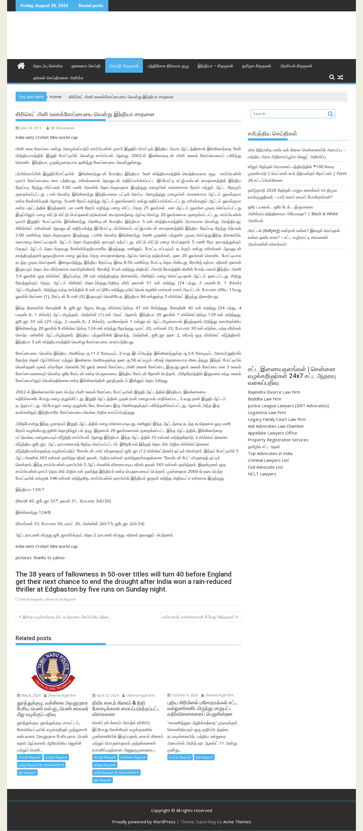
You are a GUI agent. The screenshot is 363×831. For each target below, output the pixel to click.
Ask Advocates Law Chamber (276, 426)
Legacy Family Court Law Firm (277, 419)
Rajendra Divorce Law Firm (274, 392)
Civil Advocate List (265, 467)
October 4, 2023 (184, 695)
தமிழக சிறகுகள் (256, 65)
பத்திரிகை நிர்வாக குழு (168, 65)
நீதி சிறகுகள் (27, 772)
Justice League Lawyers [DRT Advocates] (288, 405)
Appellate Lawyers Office (272, 433)
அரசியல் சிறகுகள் (296, 65)
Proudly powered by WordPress (144, 821)
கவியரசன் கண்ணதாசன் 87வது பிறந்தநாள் (198, 616)
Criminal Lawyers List (268, 460)
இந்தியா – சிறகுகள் (215, 65)
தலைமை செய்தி (86, 65)
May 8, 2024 (31, 695)
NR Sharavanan (62, 128)
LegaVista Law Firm (267, 412)
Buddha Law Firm (264, 399)
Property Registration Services (278, 439)
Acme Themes (237, 821)
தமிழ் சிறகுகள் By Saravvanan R (41, 765)
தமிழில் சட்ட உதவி (264, 446)
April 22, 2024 (107, 695)
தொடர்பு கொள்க (48, 65)
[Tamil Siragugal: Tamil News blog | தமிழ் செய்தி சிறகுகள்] (21, 65)
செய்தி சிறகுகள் (124, 65)
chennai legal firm (61, 695)
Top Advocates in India (270, 453)
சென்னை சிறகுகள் (133, 757)
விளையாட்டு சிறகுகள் (60, 599)
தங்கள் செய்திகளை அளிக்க (58, 77)
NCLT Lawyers (262, 474)
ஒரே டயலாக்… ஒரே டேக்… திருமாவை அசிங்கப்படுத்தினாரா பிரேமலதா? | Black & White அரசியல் (293, 213)
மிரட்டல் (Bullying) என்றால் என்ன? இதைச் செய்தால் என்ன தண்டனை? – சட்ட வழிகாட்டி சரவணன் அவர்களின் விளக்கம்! (294, 237)
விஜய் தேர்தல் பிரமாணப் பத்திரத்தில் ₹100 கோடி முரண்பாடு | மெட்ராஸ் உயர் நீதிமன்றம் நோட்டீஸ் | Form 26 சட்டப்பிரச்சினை (297, 173)
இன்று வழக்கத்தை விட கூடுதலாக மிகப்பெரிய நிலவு (66, 616)
